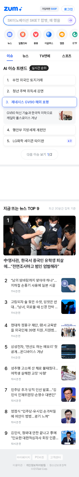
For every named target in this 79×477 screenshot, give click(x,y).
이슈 (10, 56)
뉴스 (25, 56)
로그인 (68, 9)
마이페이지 (23, 457)
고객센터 (55, 457)
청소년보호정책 (57, 465)
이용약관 (17, 465)
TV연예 (44, 56)
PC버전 (39, 457)
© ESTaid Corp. (39, 468)
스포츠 (66, 56)
